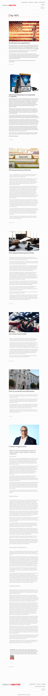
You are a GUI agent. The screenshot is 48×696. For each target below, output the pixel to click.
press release (22, 279)
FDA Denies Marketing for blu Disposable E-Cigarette (22, 95)
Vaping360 (36, 48)
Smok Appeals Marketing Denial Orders (21, 253)
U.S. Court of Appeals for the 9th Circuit (18, 394)
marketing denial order (30, 174)
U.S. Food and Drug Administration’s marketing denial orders (24, 258)
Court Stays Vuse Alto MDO (18, 334)
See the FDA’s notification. (13, 136)
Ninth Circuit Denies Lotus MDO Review (21, 391)
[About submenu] (44, 4)
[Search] (42, 7)
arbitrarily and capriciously (14, 287)
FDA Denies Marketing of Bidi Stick (20, 170)
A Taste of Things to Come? (18, 446)
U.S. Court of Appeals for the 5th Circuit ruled (22, 286)
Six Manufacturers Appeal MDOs (19, 43)
